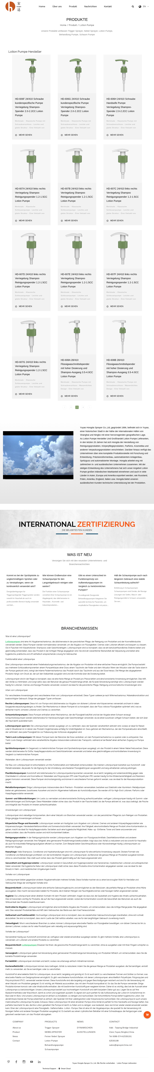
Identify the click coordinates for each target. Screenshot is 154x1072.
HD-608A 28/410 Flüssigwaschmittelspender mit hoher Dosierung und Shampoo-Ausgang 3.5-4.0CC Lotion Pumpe (77, 368)
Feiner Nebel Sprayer (55, 1036)
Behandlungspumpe (54, 1045)
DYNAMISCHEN (85, 1028)
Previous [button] (3, 597)
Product (16, 1032)
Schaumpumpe (52, 1049)
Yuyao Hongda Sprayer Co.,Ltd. (95, 427)
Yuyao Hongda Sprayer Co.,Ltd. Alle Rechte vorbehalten (93, 1063)
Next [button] (150, 597)
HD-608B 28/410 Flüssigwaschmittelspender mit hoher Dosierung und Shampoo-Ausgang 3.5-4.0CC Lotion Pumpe (122, 368)
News (15, 1036)
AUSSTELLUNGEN (86, 1032)
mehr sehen (25, 135)
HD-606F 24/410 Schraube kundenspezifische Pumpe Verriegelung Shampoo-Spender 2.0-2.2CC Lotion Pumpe (29, 107)
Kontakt (108, 6)
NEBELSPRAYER (53, 1032)
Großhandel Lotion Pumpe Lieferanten (130, 438)
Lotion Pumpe (51, 1041)
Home (42, 6)
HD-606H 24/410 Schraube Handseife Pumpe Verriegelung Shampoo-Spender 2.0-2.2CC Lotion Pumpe (120, 107)
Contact (16, 1041)
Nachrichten (90, 6)
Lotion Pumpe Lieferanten (127, 1063)
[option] (47, 591)
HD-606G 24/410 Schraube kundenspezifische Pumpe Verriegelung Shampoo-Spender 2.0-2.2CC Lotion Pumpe (75, 107)
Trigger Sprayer (52, 1028)
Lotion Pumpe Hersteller (94, 438)
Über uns (57, 6)
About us (17, 1028)
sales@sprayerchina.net (120, 1045)
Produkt (73, 6)
